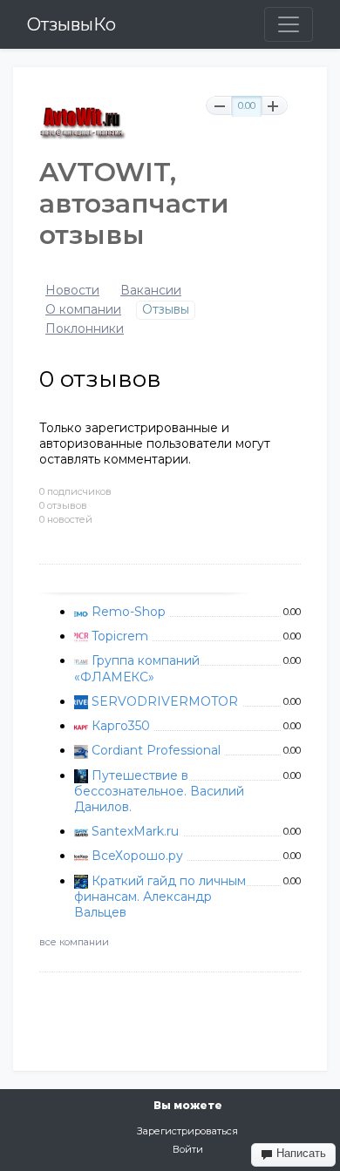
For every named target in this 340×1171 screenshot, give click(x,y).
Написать (299, 1153)
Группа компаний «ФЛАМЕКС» (137, 668)
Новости (72, 290)
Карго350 (121, 726)
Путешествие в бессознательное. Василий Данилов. (159, 791)
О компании (83, 309)
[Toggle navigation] (288, 24)
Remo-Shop (129, 611)
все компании (74, 942)
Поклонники (84, 329)
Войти (188, 1149)
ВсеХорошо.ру (137, 855)
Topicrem (120, 636)
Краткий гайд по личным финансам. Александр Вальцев (160, 896)
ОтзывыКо (71, 24)
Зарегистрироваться (187, 1131)
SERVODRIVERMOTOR (165, 701)
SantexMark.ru (135, 831)
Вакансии (150, 290)
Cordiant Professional (156, 750)
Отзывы (165, 309)
